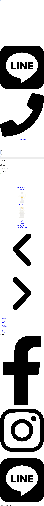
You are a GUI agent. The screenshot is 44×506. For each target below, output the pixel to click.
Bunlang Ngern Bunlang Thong (22, 227)
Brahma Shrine (22, 139)
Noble (22, 221)
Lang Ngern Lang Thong (22, 225)
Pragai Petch (22, 189)
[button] (22, 250)
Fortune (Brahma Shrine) (22, 187)
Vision (22, 219)
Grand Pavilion (22, 204)
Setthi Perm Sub (22, 223)
